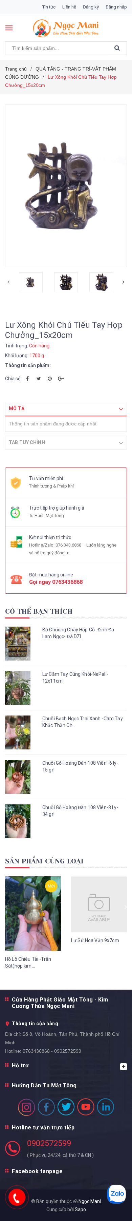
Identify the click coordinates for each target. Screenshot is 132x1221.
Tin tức (49, 6)
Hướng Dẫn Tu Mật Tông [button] (44, 1085)
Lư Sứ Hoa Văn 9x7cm (95, 940)
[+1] (61, 378)
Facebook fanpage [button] (37, 1171)
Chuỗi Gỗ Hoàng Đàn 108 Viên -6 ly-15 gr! (80, 766)
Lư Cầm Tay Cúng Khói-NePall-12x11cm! (75, 677)
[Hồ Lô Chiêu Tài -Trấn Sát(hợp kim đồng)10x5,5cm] (33, 913)
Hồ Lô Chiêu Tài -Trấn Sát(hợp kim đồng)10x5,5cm (28, 962)
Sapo (80, 1209)
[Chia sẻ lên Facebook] (27, 378)
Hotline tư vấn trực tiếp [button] (43, 1127)
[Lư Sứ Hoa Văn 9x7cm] (99, 904)
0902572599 (49, 1143)
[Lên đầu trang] (110, 1207)
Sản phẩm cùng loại (44, 861)
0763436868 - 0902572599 (52, 1051)
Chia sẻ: (13, 378)
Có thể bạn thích (38, 611)
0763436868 (67, 582)
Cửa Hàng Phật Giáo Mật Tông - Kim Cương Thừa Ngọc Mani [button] (60, 1002)
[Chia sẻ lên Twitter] (38, 378)
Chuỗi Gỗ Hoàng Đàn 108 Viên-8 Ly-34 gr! (80, 811)
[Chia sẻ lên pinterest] (49, 378)
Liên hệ (69, 6)
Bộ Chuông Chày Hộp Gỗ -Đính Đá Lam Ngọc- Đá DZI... (78, 633)
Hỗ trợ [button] (20, 1065)
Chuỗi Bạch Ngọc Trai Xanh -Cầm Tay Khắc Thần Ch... (82, 722)
